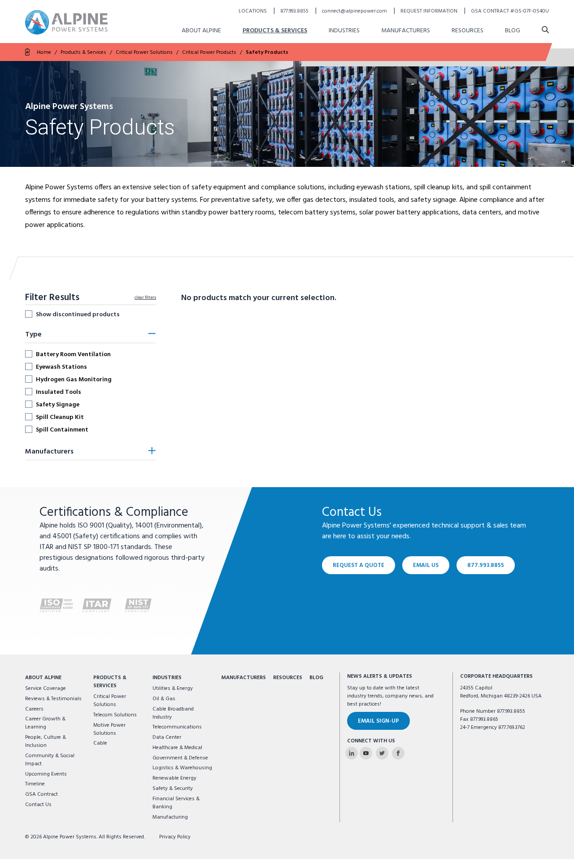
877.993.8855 (295, 11)
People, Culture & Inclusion (45, 741)
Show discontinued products (78, 314)
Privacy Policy (175, 837)
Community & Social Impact (49, 759)
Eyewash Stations (61, 367)
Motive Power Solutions (109, 729)
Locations (253, 11)
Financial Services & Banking (176, 802)
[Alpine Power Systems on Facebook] (398, 753)
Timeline (35, 784)
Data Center (166, 737)
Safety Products (267, 52)
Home (44, 52)
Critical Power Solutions (144, 52)
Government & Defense (180, 758)
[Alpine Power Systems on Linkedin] (351, 753)
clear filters (145, 297)
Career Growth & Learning (45, 723)
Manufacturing (170, 817)
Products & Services (275, 31)
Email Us (426, 565)
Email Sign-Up (378, 721)
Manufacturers (405, 31)
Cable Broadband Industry (173, 713)
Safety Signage (57, 405)
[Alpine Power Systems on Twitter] (382, 753)
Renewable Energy (174, 778)
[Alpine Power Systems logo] (66, 22)
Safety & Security (172, 788)
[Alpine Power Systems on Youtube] (366, 753)
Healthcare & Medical (177, 747)
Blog (512, 31)
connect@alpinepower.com (355, 11)
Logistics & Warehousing (182, 767)
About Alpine (201, 31)
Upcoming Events (46, 774)
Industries (344, 31)
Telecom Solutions (115, 715)
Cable (100, 743)
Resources (467, 31)
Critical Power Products (209, 52)
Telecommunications (177, 727)
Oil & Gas (163, 698)
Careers (34, 709)
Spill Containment (62, 430)
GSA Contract (41, 794)
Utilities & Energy (172, 688)
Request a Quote (358, 565)
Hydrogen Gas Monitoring (74, 379)
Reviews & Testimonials (53, 698)
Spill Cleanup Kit (60, 417)
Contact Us (38, 804)
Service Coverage (45, 688)
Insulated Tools (58, 392)
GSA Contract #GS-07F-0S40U (510, 11)
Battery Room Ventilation (73, 354)
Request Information (429, 11)
